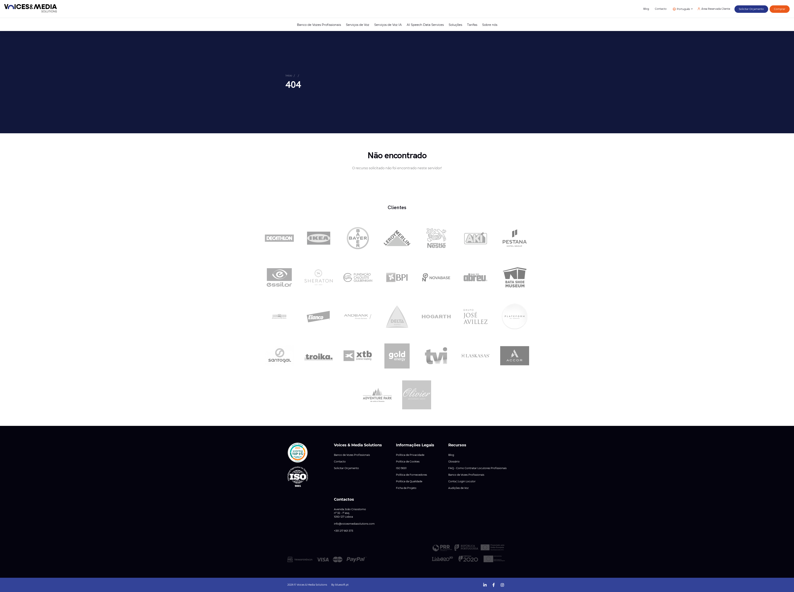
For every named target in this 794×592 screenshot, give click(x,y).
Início (288, 75)
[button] (297, 452)
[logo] (30, 9)
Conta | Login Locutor (462, 481)
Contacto (661, 8)
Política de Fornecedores (411, 475)
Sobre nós (489, 25)
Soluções (455, 25)
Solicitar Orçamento (346, 468)
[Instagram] (502, 584)
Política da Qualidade (409, 481)
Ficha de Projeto (406, 488)
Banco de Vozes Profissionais (319, 25)
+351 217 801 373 (343, 531)
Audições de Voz (458, 488)
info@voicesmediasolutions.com (354, 524)
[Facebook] (493, 584)
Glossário (454, 461)
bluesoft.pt (342, 584)
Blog (646, 8)
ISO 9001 (401, 468)
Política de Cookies (408, 461)
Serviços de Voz (357, 25)
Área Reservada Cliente (715, 8)
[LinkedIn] (485, 584)
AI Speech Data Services (425, 25)
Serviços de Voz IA (388, 25)
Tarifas (472, 25)
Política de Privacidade (410, 455)
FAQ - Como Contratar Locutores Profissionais (477, 468)
